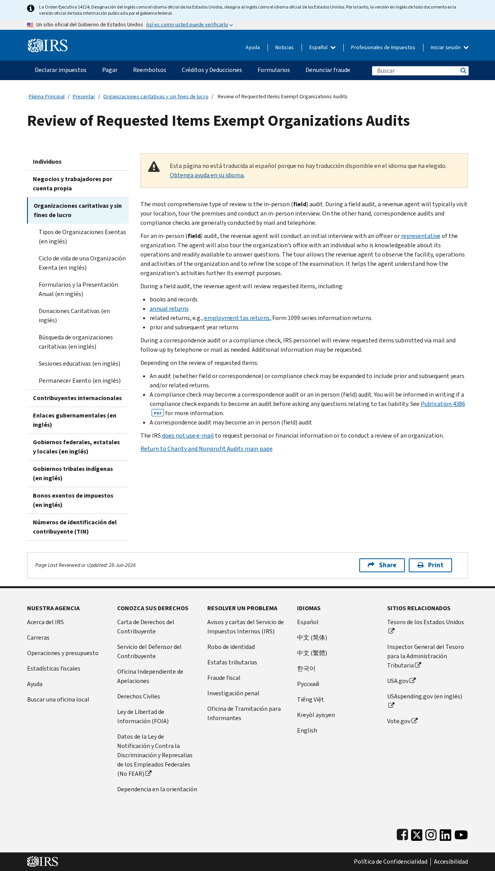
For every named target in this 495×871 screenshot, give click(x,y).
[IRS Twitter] (417, 833)
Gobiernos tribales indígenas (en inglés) (73, 473)
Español (319, 47)
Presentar (84, 96)
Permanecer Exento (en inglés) (80, 380)
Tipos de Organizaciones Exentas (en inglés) (82, 236)
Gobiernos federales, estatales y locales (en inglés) (76, 446)
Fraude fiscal (224, 678)
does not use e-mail (188, 435)
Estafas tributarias (232, 662)
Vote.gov (398, 721)
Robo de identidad (231, 647)
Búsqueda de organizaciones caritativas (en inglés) (76, 342)
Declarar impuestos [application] (61, 70)
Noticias (284, 47)
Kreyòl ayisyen (316, 715)
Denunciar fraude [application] (328, 70)
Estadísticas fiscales (53, 668)
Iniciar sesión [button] (446, 47)
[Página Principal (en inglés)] (48, 42)
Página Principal (47, 96)
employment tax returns (237, 318)
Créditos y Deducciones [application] (212, 70)
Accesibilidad (451, 862)
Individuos (47, 161)
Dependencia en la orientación (157, 789)
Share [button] (387, 565)
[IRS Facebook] (402, 833)
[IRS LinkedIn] (445, 833)
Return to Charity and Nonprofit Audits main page (206, 449)
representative (420, 236)
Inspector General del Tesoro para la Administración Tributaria (425, 656)
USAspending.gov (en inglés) (424, 696)
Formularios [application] (274, 70)
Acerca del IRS (45, 622)
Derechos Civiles (138, 696)
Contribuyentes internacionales (77, 398)
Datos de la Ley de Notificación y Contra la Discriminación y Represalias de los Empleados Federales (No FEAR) (155, 755)
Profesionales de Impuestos (383, 47)
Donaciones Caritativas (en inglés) (74, 315)
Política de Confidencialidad (390, 862)
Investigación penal (233, 693)
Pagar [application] (110, 70)
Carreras (38, 637)
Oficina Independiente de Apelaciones (150, 676)
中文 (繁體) (312, 653)
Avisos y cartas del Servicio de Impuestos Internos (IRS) (245, 626)
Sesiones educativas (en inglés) (79, 363)
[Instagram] (431, 833)
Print (436, 565)
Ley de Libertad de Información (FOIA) (143, 716)
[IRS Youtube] (461, 833)
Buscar (463, 70)
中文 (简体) (312, 637)
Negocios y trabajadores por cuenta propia (72, 183)
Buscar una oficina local (58, 699)
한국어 (306, 668)
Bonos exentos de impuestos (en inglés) (73, 500)
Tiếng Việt (310, 699)
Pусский (308, 684)
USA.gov (397, 681)
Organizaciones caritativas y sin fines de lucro (155, 96)
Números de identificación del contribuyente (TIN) (75, 527)
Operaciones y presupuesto (63, 653)
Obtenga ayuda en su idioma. (207, 175)
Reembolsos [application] (149, 70)
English (307, 730)
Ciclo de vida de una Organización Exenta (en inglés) (82, 263)
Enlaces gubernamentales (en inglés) (74, 420)
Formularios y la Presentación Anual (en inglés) (78, 289)
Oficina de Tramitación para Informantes (244, 713)
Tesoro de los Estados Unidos (425, 622)
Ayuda (253, 47)
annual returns (169, 309)
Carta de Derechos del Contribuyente (145, 626)
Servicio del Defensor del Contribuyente (149, 651)
